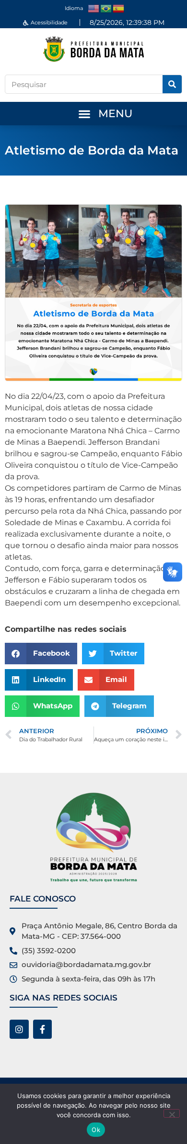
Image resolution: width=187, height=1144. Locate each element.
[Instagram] (19, 1029)
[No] (172, 1113)
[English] (94, 7)
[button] (84, 113)
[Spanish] (119, 7)
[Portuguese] (106, 7)
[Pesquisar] (172, 84)
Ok (96, 1129)
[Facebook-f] (42, 1029)
